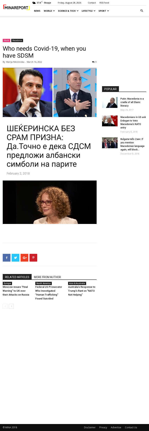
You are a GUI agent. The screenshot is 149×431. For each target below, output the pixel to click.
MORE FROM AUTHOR (47, 277)
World (48, 10)
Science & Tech (67, 10)
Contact (92, 2)
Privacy (103, 427)
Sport (102, 10)
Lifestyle (87, 10)
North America (43, 283)
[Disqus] (50, 366)
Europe (7, 283)
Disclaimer (90, 427)
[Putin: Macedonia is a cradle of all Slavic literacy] (110, 102)
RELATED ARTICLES (17, 277)
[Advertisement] (74, 24)
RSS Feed (104, 2)
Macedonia (17, 40)
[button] (141, 11)
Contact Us (131, 427)
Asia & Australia (77, 283)
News (37, 10)
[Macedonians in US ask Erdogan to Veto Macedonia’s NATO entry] (110, 120)
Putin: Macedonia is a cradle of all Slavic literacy (132, 102)
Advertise (116, 427)
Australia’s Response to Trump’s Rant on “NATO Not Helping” (81, 290)
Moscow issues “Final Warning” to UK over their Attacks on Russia (16, 290)
